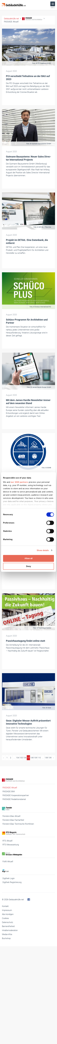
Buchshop (6, 938)
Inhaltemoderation (10, 930)
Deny (28, 566)
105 (21, 758)
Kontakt (5, 906)
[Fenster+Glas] (28, 808)
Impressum (7, 910)
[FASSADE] (28, 780)
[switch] (50, 523)
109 (35, 758)
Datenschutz (7, 922)
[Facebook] (29, 899)
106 (24, 758)
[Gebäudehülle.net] (14, 5)
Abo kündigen (8, 914)
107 (28, 758)
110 (39, 758)
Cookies (5, 918)
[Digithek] (28, 870)
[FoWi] (28, 854)
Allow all (28, 558)
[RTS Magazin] (28, 833)
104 (17, 758)
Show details (43, 550)
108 (32, 758)
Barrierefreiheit (8, 926)
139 (49, 758)
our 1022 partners (19, 482)
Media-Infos (7, 934)
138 (46, 758)
